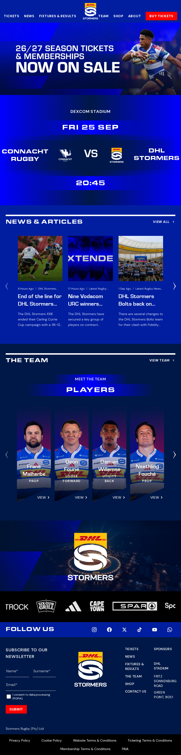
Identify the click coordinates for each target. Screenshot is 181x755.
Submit (16, 709)
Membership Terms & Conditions (85, 749)
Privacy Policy (19, 740)
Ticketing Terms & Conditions (150, 740)
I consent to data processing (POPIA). (31, 696)
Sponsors (163, 649)
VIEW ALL (161, 222)
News (29, 16)
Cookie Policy (51, 740)
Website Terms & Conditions (94, 740)
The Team (133, 676)
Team (103, 16)
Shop (118, 16)
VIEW (41, 497)
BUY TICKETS (161, 16)
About (134, 16)
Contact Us (135, 691)
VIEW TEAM (159, 360)
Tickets (11, 16)
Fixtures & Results (57, 16)
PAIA (125, 749)
